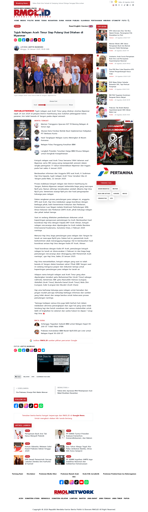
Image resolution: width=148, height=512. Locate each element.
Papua (126, 498)
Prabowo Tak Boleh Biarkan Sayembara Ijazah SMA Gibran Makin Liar (120, 110)
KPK (111, 198)
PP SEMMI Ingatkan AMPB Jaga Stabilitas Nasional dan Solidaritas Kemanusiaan (79, 461)
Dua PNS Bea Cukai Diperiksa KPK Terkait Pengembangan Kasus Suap (121, 71)
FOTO (124, 20)
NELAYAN (26, 377)
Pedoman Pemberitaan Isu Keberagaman (119, 474)
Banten (82, 498)
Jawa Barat (92, 498)
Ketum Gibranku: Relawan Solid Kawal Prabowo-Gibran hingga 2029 (38, 449)
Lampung (73, 498)
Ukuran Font (53, 101)
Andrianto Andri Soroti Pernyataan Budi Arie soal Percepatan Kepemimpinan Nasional (121, 59)
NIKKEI (125, 194)
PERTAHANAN (96, 20)
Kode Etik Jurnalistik (91, 474)
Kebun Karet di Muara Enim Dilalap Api (46, 3)
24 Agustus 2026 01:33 (122, 115)
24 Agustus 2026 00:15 (122, 100)
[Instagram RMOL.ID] (26, 406)
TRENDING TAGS (106, 183)
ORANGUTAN (102, 198)
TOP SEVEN (102, 27)
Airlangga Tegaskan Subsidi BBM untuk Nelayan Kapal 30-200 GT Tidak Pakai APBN (66, 325)
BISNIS (37, 20)
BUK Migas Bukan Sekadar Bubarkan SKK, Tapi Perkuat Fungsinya (119, 84)
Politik (17, 26)
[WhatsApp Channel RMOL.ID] (41, 406)
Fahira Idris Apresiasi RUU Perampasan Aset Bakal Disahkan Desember (75, 392)
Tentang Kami (17, 474)
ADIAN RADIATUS (103, 189)
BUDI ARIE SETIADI (104, 194)
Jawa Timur (117, 498)
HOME (16, 20)
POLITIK (30, 20)
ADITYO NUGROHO (35, 47)
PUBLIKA (76, 20)
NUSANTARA (53, 20)
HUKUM (68, 20)
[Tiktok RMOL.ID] (31, 406)
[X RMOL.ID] (21, 406)
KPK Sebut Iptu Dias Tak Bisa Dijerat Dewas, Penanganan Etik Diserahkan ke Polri (120, 33)
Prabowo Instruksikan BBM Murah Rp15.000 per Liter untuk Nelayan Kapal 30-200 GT (66, 332)
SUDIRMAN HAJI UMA (43, 377)
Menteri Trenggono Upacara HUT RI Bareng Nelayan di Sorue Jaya (64, 125)
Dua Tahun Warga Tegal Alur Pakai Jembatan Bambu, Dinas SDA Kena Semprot (79, 449)
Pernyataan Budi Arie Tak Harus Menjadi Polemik (36, 435)
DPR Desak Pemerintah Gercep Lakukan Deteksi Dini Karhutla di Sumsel (38, 461)
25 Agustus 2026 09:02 (122, 64)
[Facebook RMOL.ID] (16, 406)
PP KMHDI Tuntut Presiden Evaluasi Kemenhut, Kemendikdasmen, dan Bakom (79, 436)
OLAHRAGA (85, 20)
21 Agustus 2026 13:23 (122, 89)
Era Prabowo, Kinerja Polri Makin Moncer (32, 392)
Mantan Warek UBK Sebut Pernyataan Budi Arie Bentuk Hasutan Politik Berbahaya (119, 46)
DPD (33, 377)
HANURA (116, 194)
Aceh (21, 498)
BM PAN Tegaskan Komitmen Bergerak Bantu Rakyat (119, 96)
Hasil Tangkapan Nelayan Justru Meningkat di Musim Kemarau (63, 139)
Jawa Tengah (105, 498)
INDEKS (23, 20)
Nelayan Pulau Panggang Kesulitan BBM (58, 144)
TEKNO (44, 20)
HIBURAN (106, 20)
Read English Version (78, 26)
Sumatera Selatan (60, 498)
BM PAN (115, 189)
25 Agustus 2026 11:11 (122, 51)
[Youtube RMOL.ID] (36, 406)
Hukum (111, 38)
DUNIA (61, 20)
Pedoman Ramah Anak (70, 474)
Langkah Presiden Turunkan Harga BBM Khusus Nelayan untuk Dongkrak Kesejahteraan (65, 152)
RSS (74, 477)
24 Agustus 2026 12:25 (122, 76)
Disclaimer (31, 474)
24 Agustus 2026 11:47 (122, 38)
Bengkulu (45, 498)
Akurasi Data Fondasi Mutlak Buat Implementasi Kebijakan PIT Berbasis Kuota (66, 132)
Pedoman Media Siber (48, 474)
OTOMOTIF (116, 20)
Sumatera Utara (32, 498)
